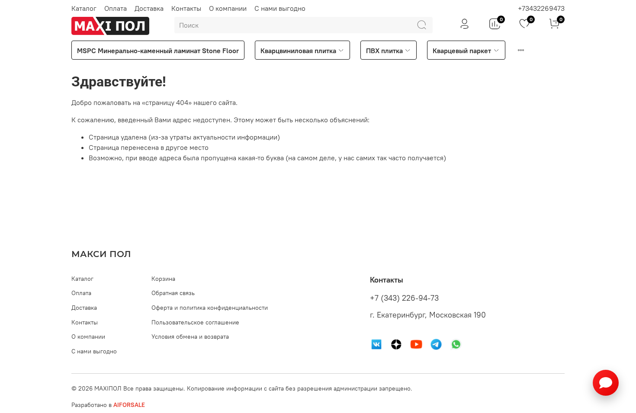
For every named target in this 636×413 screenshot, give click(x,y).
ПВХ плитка (384, 50)
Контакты (186, 8)
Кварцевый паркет (462, 50)
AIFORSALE (129, 405)
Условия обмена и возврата (190, 336)
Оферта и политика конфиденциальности (209, 307)
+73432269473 (541, 8)
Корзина (163, 279)
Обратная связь (173, 293)
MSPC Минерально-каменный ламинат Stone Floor (158, 50)
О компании (228, 8)
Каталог (83, 8)
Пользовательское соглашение (195, 322)
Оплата (115, 8)
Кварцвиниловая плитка (298, 50)
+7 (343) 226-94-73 (404, 298)
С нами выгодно (279, 8)
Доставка (149, 8)
